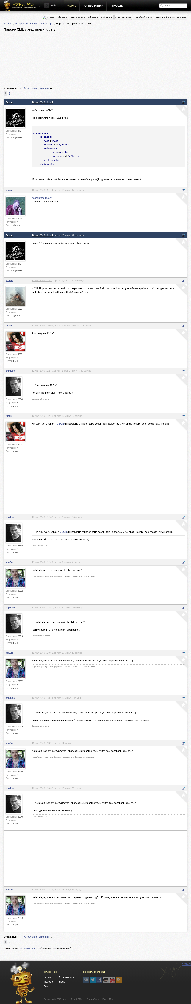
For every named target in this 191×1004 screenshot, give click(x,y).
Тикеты (47, 986)
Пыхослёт (116, 5)
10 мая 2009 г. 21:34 (42, 235)
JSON (60, 423)
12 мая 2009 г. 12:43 (42, 416)
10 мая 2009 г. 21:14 (42, 190)
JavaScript (46, 23)
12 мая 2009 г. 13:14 (42, 698)
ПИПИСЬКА (171, 971)
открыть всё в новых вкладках (170, 17)
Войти (54, 5)
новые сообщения (57, 17)
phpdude (10, 371)
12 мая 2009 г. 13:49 (42, 889)
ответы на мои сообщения (84, 17)
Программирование (26, 23)
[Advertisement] (95, 59)
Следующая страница (36, 88)
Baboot (9, 102)
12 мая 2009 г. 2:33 (42, 280)
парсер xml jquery (42, 198)
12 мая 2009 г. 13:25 (42, 743)
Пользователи (93, 5)
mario (9, 190)
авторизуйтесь (27, 948)
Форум (72, 5)
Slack (62, 982)
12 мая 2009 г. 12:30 (42, 371)
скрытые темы (123, 17)
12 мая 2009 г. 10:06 (42, 325)
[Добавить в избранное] (181, 111)
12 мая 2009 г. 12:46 (42, 517)
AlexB (9, 325)
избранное (106, 17)
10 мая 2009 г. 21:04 (42, 102)
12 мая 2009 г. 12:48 (42, 562)
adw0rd (9, 562)
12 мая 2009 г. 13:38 (42, 788)
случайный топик (143, 17)
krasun (9, 280)
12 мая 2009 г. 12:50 (42, 607)
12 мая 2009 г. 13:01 (42, 653)
